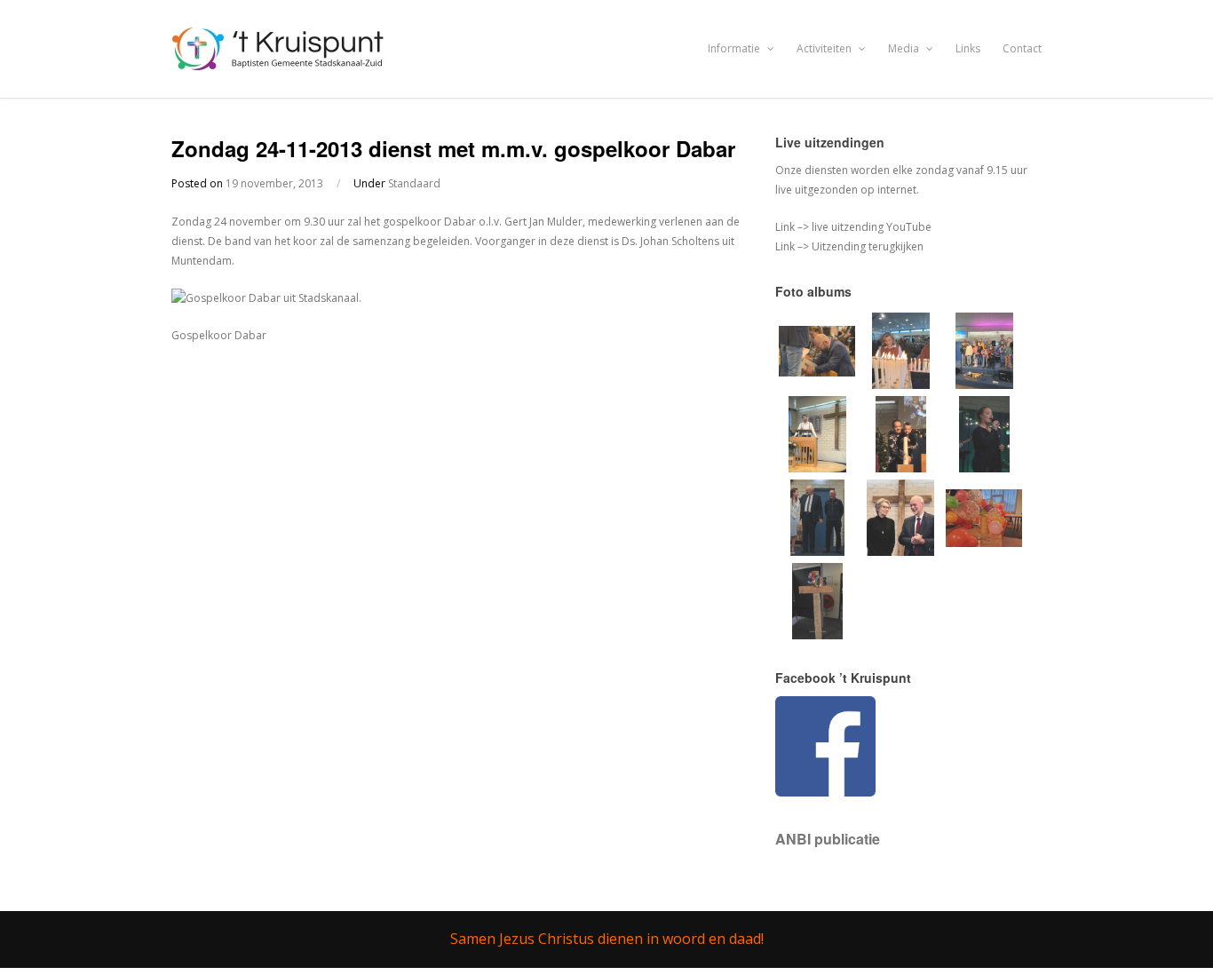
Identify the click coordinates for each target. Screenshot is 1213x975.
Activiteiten (825, 48)
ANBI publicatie (827, 838)
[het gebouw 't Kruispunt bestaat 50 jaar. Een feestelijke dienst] (817, 635)
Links (967, 48)
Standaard (414, 183)
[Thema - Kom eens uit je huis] (984, 552)
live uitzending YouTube (870, 226)
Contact (1022, 48)
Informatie (735, 48)
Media (905, 48)
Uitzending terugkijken (866, 246)
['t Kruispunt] (280, 60)
